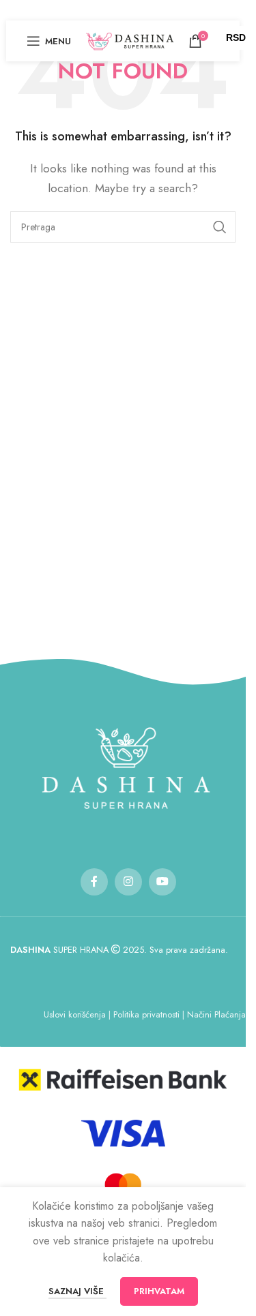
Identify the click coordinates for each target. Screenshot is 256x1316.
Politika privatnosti (146, 1014)
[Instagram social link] (128, 882)
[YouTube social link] (162, 882)
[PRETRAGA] (220, 227)
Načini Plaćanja (216, 1014)
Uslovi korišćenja (75, 1014)
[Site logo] (130, 40)
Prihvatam (159, 1291)
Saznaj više (77, 1291)
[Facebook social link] (94, 882)
